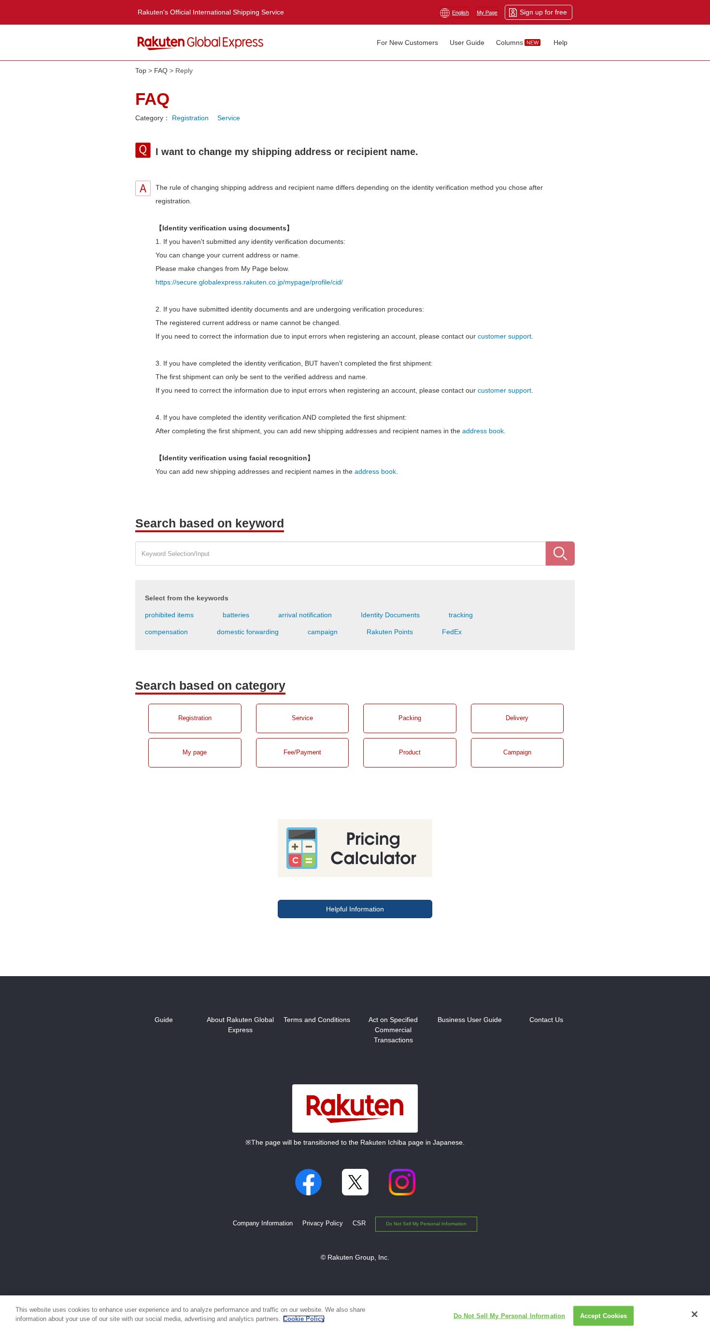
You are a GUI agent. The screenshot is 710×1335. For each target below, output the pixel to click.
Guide (164, 1019)
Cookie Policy (304, 1318)
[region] (355, 1315)
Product (410, 752)
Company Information (263, 1223)
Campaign (517, 752)
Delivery (517, 718)
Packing (409, 718)
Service (228, 118)
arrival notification (305, 615)
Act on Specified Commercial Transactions (393, 1030)
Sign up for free (543, 12)
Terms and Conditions (317, 1019)
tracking (461, 615)
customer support (504, 336)
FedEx (452, 632)
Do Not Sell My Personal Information (426, 1223)
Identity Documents (390, 615)
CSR (359, 1223)
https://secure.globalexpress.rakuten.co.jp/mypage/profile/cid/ (249, 282)
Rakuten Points (390, 632)
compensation (166, 632)
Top (140, 70)
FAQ (161, 70)
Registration (190, 118)
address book (483, 431)
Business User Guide (470, 1019)
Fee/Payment (302, 752)
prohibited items (169, 615)
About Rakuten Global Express (240, 1025)
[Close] (694, 1314)
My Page (487, 12)
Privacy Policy (322, 1223)
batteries (236, 615)
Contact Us (546, 1019)
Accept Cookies (603, 1316)
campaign (323, 632)
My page (195, 752)
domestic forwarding (248, 632)
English (460, 12)
